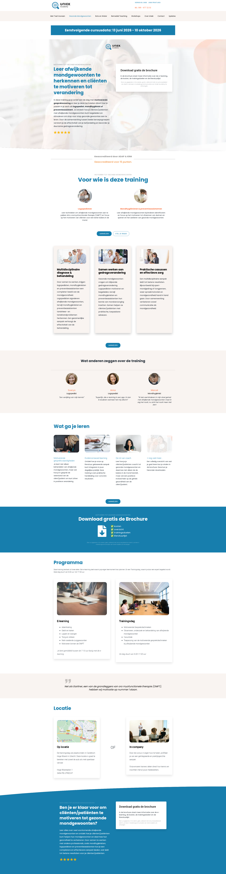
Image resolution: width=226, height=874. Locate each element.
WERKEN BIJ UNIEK (141, 3)
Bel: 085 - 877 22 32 (143, 7)
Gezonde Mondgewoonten (80, 16)
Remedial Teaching (119, 16)
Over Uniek (149, 16)
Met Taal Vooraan (57, 16)
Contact (161, 16)
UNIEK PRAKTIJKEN (154, 3)
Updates (172, 16)
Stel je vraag (121, 233)
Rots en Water (101, 16)
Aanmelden (104, 233)
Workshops (135, 16)
